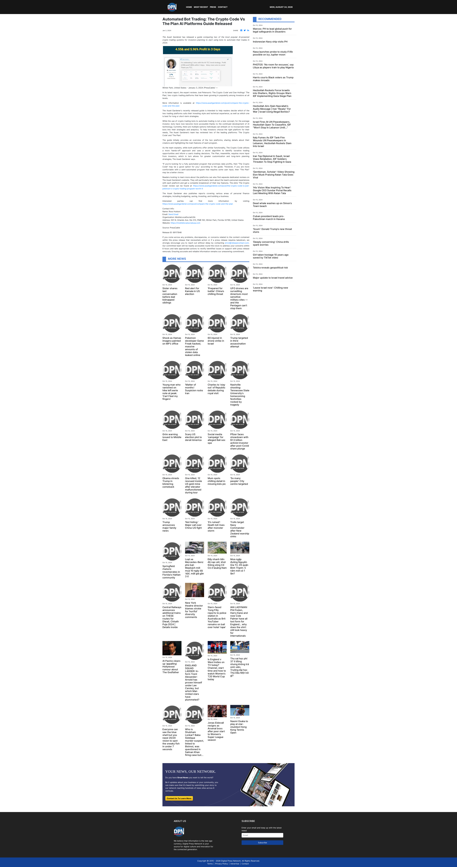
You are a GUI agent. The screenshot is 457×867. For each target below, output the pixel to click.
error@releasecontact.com (237, 243)
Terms (210, 863)
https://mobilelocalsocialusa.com (185, 223)
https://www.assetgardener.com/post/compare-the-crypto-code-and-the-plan (197, 204)
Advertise (234, 863)
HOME (189, 7)
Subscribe (262, 842)
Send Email (173, 214)
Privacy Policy (221, 863)
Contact (245, 863)
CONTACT (223, 7)
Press (213, 7)
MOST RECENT (201, 7)
